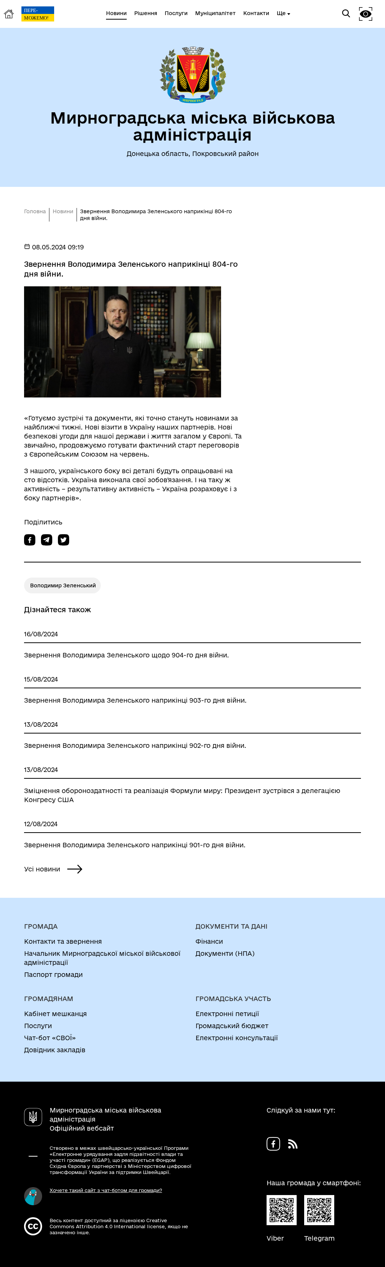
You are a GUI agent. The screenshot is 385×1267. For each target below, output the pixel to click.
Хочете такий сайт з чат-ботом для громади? (106, 1190)
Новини (63, 211)
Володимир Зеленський (63, 585)
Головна (35, 211)
